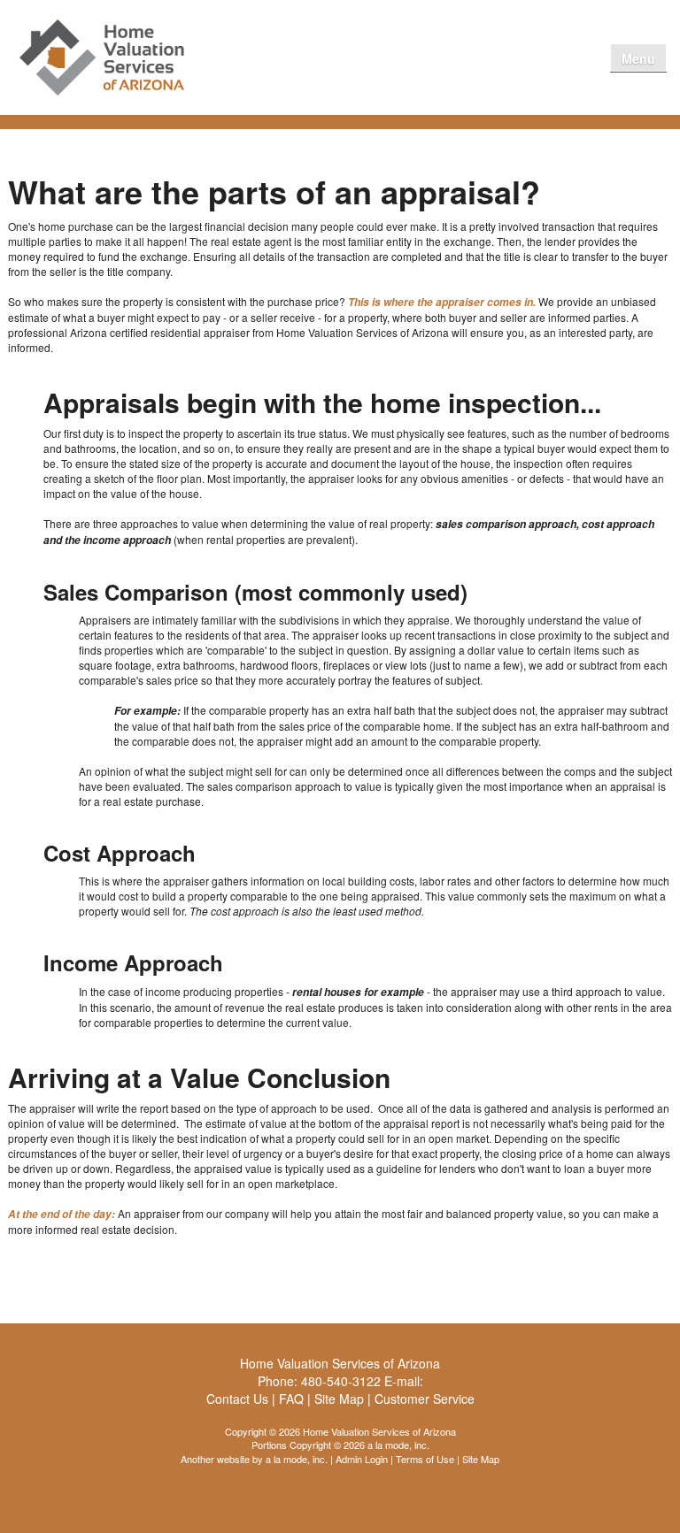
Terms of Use (425, 1459)
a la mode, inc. (297, 1459)
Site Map (480, 1459)
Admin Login (362, 1459)
